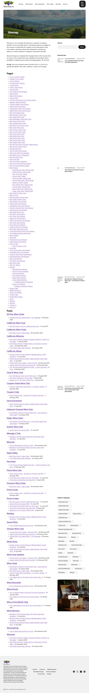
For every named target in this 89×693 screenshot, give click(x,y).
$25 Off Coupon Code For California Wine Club (24, 326)
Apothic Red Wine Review (18, 106)
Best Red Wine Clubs (16, 157)
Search (59, 43)
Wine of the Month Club (17, 602)
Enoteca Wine (14, 89)
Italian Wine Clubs (15, 418)
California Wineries (15, 336)
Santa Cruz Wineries (18, 284)
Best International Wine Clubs (19, 197)
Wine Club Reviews (16, 259)
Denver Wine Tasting (19, 176)
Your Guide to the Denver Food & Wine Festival (24, 597)
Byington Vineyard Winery (18, 102)
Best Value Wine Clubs (17, 128)
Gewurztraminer (14, 401)
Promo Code (12, 490)
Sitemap (12, 303)
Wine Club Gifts (14, 159)
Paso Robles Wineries (19, 276)
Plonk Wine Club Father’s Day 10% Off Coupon (24, 478)
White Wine (12, 542)
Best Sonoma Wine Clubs (18, 132)
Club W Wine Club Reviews (18, 151)
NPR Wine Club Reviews (17, 214)
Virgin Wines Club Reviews (18, 242)
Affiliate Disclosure (15, 290)
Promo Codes (14, 244)
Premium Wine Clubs (16, 483)
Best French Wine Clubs (17, 134)
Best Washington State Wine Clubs (20, 119)
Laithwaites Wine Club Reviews (19, 252)
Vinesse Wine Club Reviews (18, 210)
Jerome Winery (14, 81)
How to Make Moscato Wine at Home (21, 445)
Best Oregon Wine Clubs (17, 121)
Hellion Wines (14, 94)
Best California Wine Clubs (18, 199)
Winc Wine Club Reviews (17, 223)
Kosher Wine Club (15, 427)
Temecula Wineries (18, 273)
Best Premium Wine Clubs (18, 130)
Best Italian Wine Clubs (17, 212)
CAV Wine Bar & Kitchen (17, 83)
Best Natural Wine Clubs (17, 140)
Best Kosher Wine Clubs (17, 138)
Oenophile (13, 248)
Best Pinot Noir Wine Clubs (18, 147)
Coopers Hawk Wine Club (18, 383)
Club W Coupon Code (19, 246)
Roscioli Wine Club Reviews (18, 202)
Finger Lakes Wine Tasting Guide (22, 191)
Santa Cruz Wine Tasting (20, 183)
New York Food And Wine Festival (20, 163)
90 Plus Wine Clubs (15, 314)
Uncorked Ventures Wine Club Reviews (22, 231)
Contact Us (13, 305)
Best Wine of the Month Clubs (19, 125)
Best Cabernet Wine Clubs (18, 193)
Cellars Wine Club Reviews (18, 204)
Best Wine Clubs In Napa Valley (19, 333)
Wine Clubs (12, 563)
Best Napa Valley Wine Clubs (19, 229)
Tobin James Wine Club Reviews (20, 250)
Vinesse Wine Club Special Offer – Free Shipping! (25, 317)
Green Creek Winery (16, 87)
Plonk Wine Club (14, 470)
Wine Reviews (14, 235)
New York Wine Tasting (19, 174)
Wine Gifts (13, 237)
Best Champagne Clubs (17, 113)
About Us (12, 307)
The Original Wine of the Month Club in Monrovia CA (26, 577)
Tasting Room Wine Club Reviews (20, 109)
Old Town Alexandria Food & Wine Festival (23, 100)
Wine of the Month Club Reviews (20, 221)
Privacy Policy (14, 295)
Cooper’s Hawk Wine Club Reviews (21, 254)
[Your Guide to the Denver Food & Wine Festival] (60, 220)
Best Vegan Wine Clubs (17, 117)
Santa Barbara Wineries (19, 269)
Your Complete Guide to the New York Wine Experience (27, 592)
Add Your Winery (15, 265)
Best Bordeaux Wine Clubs (18, 115)
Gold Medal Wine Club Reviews (19, 257)
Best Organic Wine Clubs (17, 142)
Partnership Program (16, 297)
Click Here (73, 597)
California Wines (14, 351)
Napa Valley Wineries (19, 278)
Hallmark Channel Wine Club (20, 409)
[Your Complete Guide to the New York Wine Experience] (60, 111)
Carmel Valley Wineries (19, 280)
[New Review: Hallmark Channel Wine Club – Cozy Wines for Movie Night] (60, 329)
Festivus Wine (14, 98)
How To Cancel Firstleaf (17, 77)
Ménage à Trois (14, 433)
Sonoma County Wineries (20, 271)
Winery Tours (14, 195)
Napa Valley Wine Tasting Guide (22, 189)
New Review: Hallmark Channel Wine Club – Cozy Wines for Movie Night (75, 280)
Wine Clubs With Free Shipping (19, 153)
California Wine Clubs (16, 329)
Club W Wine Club (15, 372)
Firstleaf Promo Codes (16, 79)
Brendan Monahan (15, 149)
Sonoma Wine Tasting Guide (21, 187)
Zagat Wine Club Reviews (18, 218)
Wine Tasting (14, 168)
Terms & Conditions (16, 292)
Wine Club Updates (15, 554)
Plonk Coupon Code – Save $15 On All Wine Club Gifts (26, 395)
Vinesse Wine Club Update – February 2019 (23, 363)
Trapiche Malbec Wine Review (19, 104)
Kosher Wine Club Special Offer (19, 430)
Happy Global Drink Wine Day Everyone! (22, 365)
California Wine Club (16, 323)
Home (11, 299)
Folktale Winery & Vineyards (24, 282)
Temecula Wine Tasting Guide (21, 178)
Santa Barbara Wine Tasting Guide (23, 170)
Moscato (11, 442)
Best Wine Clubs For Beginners (19, 155)
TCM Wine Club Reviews (17, 261)
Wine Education (14, 582)
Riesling (10, 513)
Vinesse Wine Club (15, 529)
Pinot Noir (11, 461)
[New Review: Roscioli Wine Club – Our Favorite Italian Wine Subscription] (60, 438)
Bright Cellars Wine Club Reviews (20, 111)
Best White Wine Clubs (17, 136)
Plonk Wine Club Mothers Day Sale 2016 (22, 480)
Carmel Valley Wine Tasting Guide (23, 180)
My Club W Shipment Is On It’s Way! (21, 378)
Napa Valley (12, 453)
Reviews (12, 301)
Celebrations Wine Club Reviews (20, 206)
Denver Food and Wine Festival (19, 166)
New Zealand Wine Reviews (18, 92)
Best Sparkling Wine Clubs (18, 123)
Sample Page (14, 288)
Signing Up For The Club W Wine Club (22, 380)
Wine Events (12, 589)
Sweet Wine (12, 522)
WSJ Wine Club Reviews (17, 216)
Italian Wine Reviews (16, 96)
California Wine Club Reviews (19, 227)
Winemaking (12, 628)
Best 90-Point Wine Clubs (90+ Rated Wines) (24, 144)
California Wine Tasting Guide (21, 172)
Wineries (12, 267)
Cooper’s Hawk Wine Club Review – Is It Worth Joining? (27, 387)
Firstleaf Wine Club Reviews (18, 240)
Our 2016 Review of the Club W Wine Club (23, 376)
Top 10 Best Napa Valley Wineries (20, 348)
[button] (73, 4)
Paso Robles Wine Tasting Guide (22, 185)
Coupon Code (13, 392)
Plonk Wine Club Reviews (18, 225)
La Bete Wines (14, 85)
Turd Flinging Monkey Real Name (20, 233)
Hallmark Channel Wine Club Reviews (21, 208)
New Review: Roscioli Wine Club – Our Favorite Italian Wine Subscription (74, 389)
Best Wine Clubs (82, 4)
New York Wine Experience (18, 161)
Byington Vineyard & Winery (24, 286)
